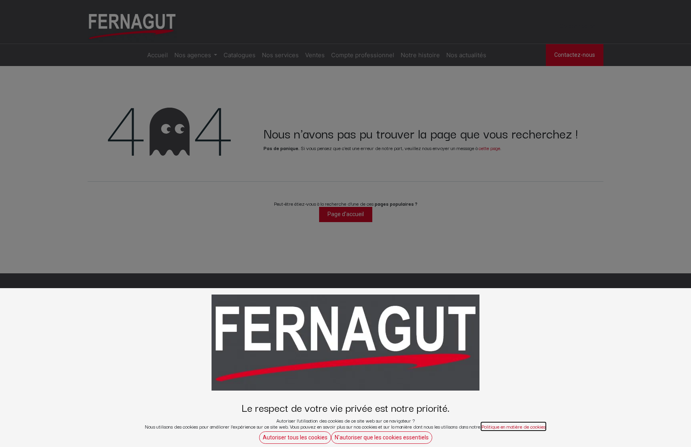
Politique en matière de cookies (513, 426)
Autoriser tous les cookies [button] (295, 437)
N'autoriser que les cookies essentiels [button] (382, 437)
